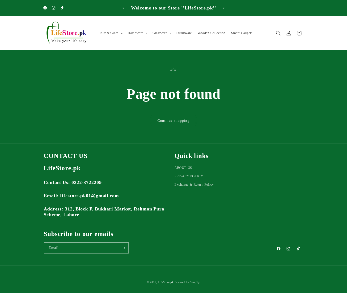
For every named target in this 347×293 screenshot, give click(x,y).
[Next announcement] (224, 7)
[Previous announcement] (123, 7)
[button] (111, 33)
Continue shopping (173, 120)
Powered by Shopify (187, 282)
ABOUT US (183, 168)
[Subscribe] (123, 248)
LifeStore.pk (166, 282)
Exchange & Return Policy (194, 184)
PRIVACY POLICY (188, 176)
